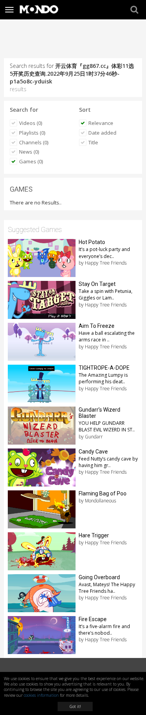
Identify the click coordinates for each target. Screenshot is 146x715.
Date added (102, 132)
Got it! (75, 706)
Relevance (100, 122)
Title (93, 142)
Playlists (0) (32, 132)
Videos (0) (30, 122)
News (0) (29, 151)
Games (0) (31, 161)
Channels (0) (33, 142)
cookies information (41, 695)
